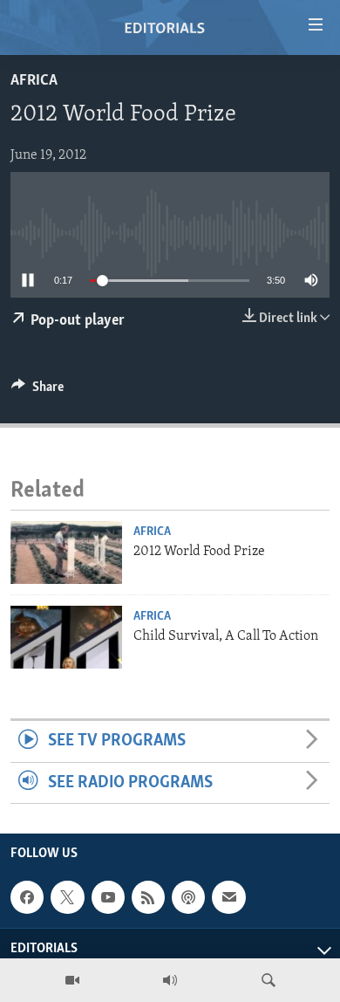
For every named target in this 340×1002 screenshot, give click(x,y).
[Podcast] (188, 897)
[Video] (72, 980)
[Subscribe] (228, 897)
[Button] (37, 391)
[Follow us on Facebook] (27, 897)
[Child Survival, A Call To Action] (66, 637)
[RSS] (148, 897)
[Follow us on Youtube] (108, 897)
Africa (34, 81)
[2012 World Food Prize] (66, 552)
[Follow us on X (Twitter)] (67, 897)
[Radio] (170, 980)
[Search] (268, 980)
